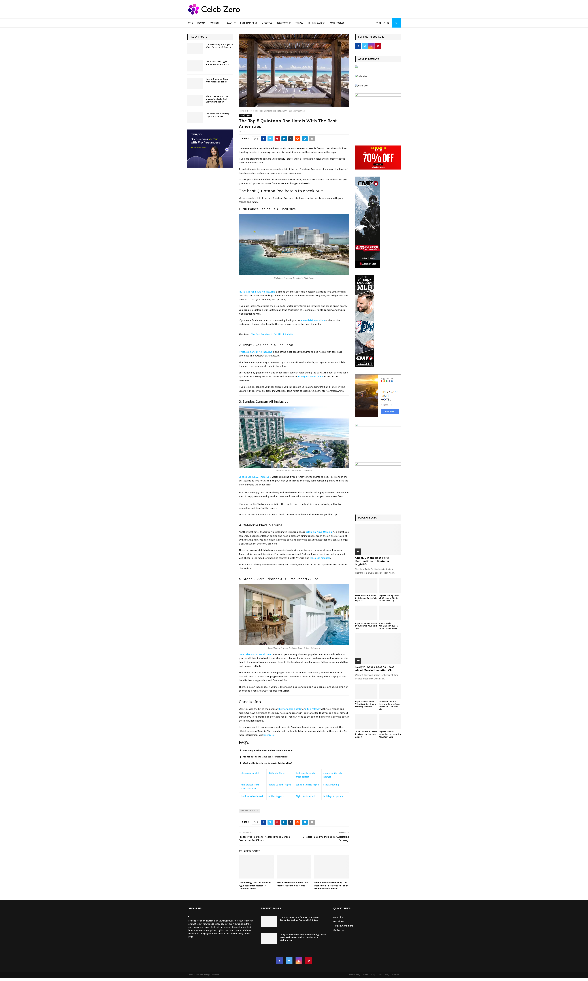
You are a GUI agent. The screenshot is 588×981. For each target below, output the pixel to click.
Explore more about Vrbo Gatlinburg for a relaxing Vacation (365, 704)
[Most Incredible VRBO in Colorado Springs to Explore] (366, 585)
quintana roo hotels (249, 811)
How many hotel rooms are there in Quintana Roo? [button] (268, 750)
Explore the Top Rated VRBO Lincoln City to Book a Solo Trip (389, 598)
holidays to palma (333, 796)
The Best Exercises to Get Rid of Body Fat (272, 334)
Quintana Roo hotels (289, 709)
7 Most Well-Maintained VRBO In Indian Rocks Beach (388, 626)
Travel (299, 23)
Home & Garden (316, 23)
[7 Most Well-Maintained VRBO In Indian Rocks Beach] (390, 613)
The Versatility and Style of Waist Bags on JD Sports (219, 45)
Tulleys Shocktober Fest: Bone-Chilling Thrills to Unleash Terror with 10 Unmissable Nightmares (303, 937)
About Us (338, 917)
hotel (242, 116)
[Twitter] (381, 23)
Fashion (214, 23)
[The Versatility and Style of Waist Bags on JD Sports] (195, 48)
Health (229, 23)
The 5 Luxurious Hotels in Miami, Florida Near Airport (366, 734)
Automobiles (337, 23)
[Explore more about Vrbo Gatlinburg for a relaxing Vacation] (366, 691)
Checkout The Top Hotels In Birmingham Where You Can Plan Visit (389, 705)
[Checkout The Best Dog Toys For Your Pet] (195, 117)
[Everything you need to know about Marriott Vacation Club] (378, 648)
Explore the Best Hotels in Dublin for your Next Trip (366, 626)
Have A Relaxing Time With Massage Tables (217, 80)
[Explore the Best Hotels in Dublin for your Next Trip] (366, 613)
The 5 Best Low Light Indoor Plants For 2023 (217, 63)
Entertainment (248, 23)
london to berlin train (252, 796)
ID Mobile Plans (276, 773)
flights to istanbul (305, 796)
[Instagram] (385, 23)
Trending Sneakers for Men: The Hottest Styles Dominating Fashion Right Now (300, 918)
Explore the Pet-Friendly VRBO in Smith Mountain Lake (390, 734)
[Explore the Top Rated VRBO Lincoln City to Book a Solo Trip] (390, 585)
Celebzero (268, 735)
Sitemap (395, 975)
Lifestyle (267, 23)
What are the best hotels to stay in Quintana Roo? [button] (267, 763)
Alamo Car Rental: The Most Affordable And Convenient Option (217, 99)
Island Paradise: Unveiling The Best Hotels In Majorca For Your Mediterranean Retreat (331, 885)
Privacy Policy (354, 975)
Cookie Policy (383, 975)
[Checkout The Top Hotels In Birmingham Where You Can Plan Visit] (390, 691)
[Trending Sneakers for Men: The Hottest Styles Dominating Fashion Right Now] (269, 921)
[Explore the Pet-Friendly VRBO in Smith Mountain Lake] (390, 721)
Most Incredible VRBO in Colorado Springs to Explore (366, 598)
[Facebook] (377, 23)
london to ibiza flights (307, 784)
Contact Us (338, 930)
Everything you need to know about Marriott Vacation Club (374, 668)
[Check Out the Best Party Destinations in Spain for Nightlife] (378, 539)
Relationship (284, 23)
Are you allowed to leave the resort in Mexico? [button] (265, 757)
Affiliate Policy (369, 975)
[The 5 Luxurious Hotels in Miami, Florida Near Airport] (366, 721)
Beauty (201, 23)
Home (190, 23)
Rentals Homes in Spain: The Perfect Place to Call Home (292, 884)
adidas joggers (276, 796)
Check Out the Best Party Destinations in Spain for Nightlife (372, 561)
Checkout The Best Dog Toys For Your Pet (217, 115)
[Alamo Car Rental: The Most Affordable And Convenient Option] (195, 100)
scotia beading (331, 784)
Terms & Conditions (343, 926)
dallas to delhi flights (279, 784)
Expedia (248, 116)
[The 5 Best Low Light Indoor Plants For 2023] (195, 65)
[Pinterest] (388, 23)
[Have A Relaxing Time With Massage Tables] (195, 83)
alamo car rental (250, 773)
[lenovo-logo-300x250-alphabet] (356, 67)
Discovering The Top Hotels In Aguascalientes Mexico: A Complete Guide (255, 885)
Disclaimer (338, 921)
